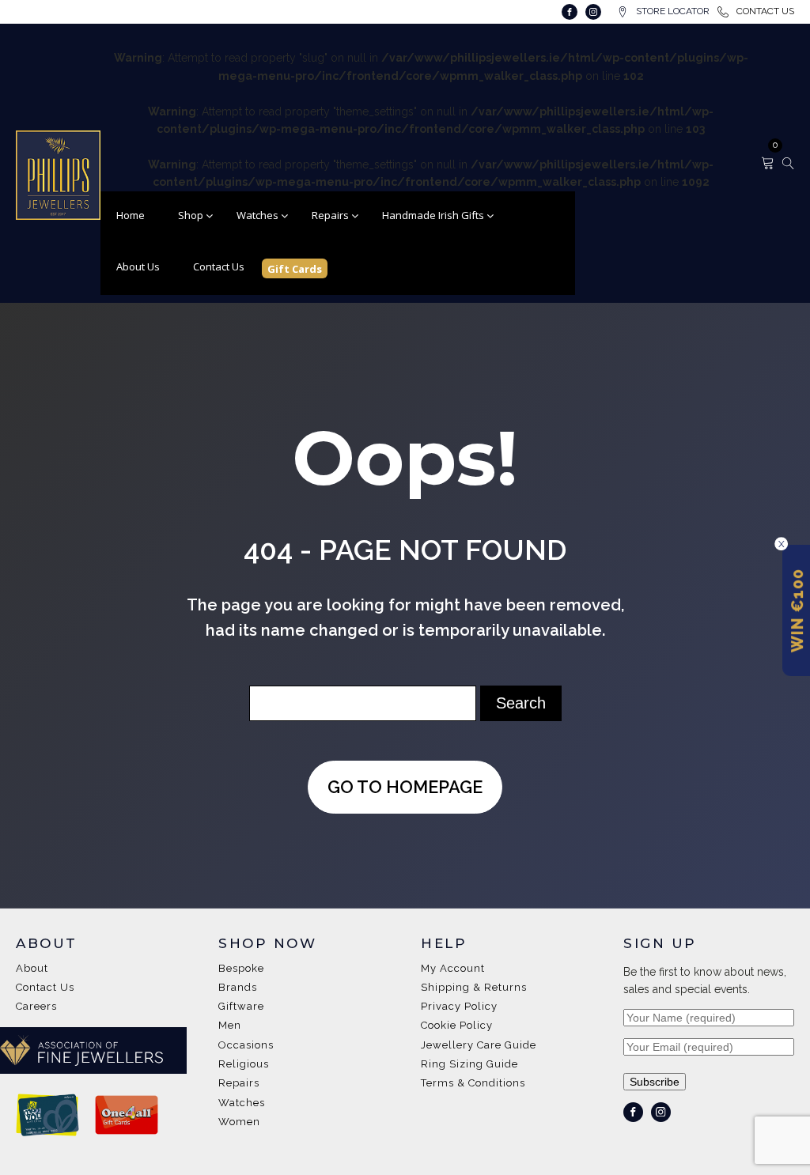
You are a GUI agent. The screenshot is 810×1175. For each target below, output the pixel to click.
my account (453, 968)
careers (36, 1006)
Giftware (241, 1006)
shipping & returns (474, 987)
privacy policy (459, 1006)
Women (239, 1122)
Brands (237, 987)
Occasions (246, 1045)
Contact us (45, 987)
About (32, 968)
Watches (241, 1103)
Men (229, 1025)
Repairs (238, 1083)
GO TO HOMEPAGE (405, 786)
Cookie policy (457, 1025)
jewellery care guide (478, 1045)
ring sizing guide (469, 1064)
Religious (243, 1064)
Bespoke (241, 968)
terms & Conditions (473, 1083)
